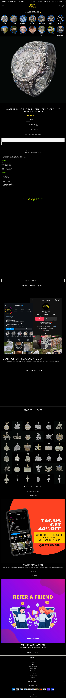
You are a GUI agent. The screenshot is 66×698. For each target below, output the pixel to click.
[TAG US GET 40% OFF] (33, 531)
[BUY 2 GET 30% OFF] (33, 452)
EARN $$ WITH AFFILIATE (33, 660)
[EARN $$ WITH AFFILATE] (33, 611)
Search (33, 662)
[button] (30, 115)
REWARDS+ (33, 657)
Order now (33, 575)
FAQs (33, 664)
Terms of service (33, 675)
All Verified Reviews (33, 666)
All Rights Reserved (33, 696)
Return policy (33, 670)
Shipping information (33, 280)
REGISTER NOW (32, 652)
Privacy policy (33, 673)
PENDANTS (33, 495)
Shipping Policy (33, 668)
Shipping (28, 120)
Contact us (33, 677)
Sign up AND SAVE (32, 681)
